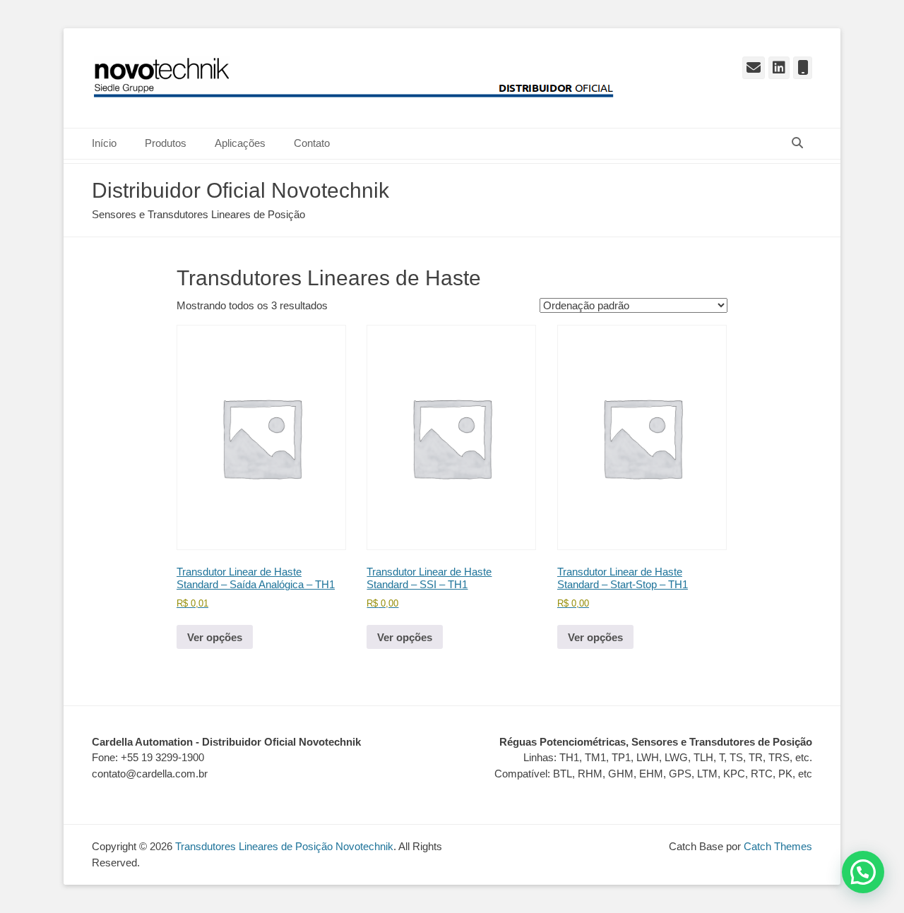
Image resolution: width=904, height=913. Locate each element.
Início (104, 143)
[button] (863, 872)
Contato (312, 143)
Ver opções (214, 637)
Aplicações (240, 143)
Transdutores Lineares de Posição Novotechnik (284, 846)
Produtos (165, 143)
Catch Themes (778, 846)
